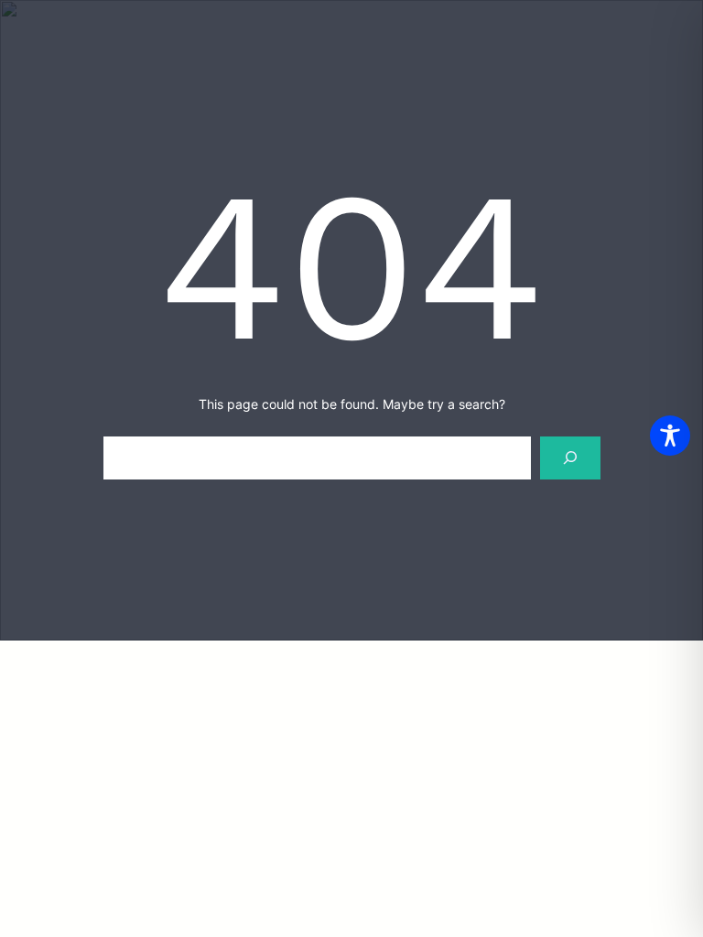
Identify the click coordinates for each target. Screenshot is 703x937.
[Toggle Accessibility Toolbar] (670, 436)
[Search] (570, 457)
